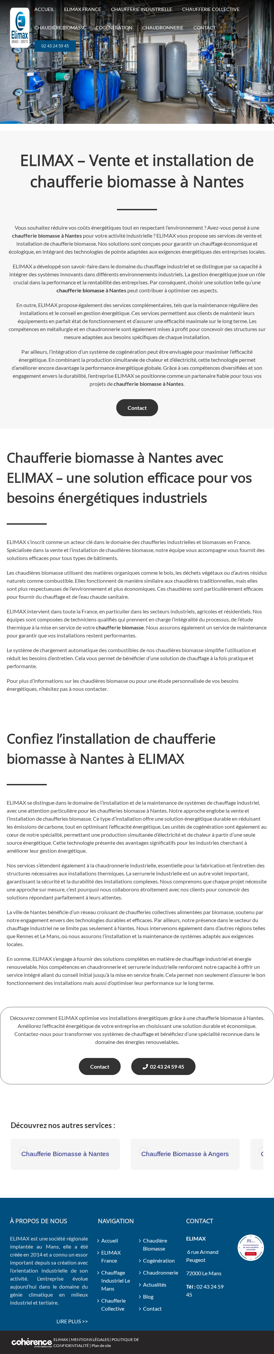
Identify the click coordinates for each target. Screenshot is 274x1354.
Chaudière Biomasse (155, 1244)
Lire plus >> (72, 1321)
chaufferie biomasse (80, 290)
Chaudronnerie (158, 1272)
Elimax (60, 1339)
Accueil (109, 1240)
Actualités (154, 1284)
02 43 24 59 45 (166, 1066)
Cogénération (158, 1260)
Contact (137, 407)
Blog (148, 1296)
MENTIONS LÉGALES (90, 1339)
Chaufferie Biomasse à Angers (185, 1153)
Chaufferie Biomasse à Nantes (65, 1153)
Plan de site (101, 1345)
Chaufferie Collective (113, 1304)
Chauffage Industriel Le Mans (115, 1280)
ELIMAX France (111, 1256)
